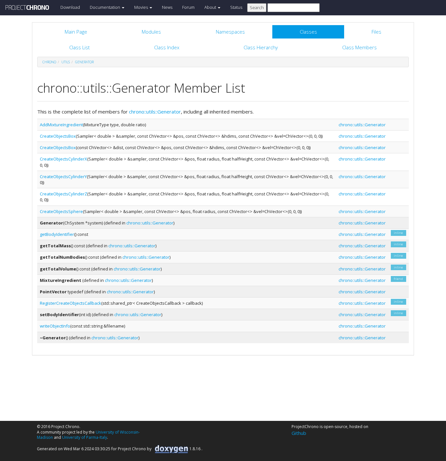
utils (65, 62)
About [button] (210, 7)
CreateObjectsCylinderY (63, 176)
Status (236, 7)
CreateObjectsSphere (61, 211)
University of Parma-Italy (84, 437)
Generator (84, 62)
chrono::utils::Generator (155, 111)
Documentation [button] (105, 7)
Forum (188, 7)
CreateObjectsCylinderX (63, 159)
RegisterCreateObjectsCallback (70, 303)
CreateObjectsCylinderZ (63, 194)
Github (299, 433)
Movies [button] (141, 7)
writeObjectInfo (55, 326)
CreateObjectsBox (58, 136)
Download (70, 7)
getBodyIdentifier (57, 234)
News (167, 7)
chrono (49, 62)
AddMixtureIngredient (61, 125)
